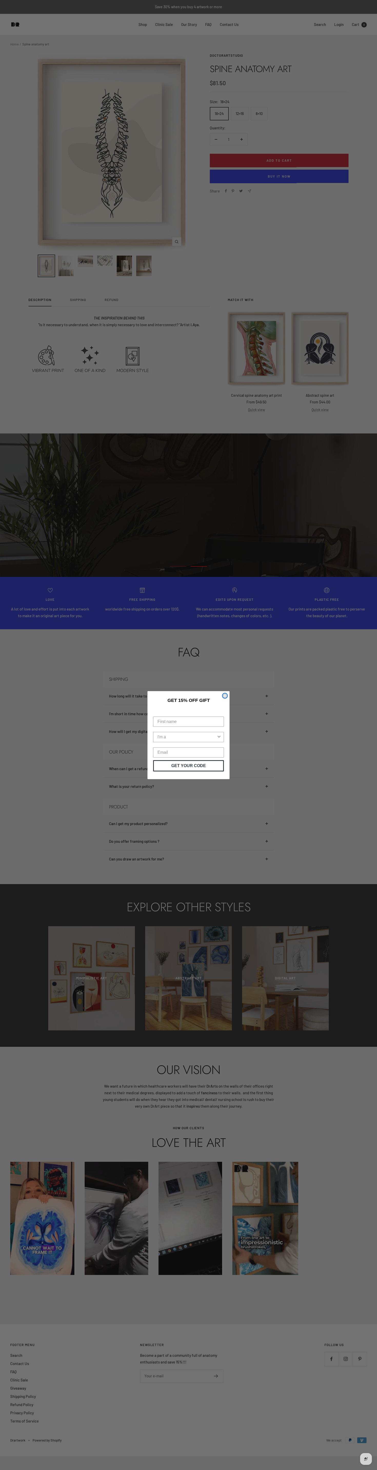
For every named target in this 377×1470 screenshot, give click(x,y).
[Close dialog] (224, 695)
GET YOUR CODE (188, 765)
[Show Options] (219, 737)
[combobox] (186, 737)
